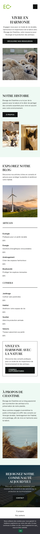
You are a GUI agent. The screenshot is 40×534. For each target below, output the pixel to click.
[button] (20, 41)
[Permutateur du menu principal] (35, 6)
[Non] (37, 526)
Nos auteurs (20, 515)
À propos (20, 511)
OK (21, 531)
